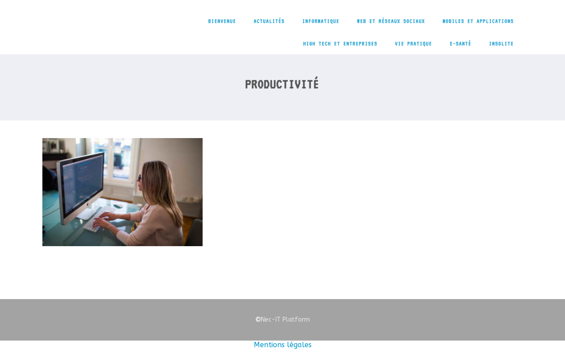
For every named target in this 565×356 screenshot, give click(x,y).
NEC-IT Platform (116, 25)
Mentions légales (283, 345)
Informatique (320, 21)
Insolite (501, 44)
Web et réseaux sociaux (391, 21)
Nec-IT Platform (282, 319)
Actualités (269, 21)
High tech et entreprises (340, 44)
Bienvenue (222, 21)
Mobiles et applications (478, 21)
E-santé (460, 44)
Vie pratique (413, 44)
